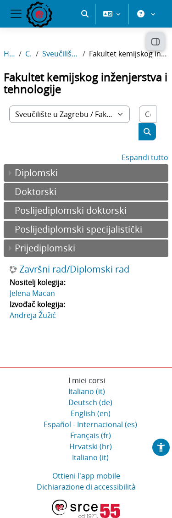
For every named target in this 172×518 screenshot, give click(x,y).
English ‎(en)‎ (91, 413)
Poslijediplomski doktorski (71, 210)
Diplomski (36, 173)
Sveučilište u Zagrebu (60, 54)
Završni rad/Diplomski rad (74, 269)
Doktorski (35, 191)
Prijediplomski (45, 248)
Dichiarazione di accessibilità (86, 487)
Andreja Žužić (33, 315)
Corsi (28, 54)
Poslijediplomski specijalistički (78, 229)
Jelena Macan (32, 293)
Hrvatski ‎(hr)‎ (90, 446)
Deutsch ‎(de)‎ (90, 402)
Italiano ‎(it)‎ (86, 391)
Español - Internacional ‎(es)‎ (90, 424)
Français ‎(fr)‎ (90, 435)
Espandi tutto (145, 157)
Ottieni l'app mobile (86, 476)
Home (9, 54)
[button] (85, 14)
